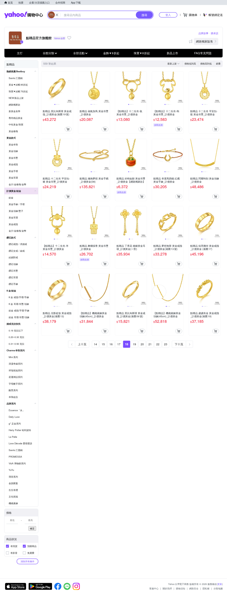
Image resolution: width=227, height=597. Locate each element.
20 (142, 344)
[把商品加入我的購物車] (68, 129)
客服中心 (154, 588)
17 (118, 344)
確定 (32, 528)
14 (95, 344)
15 (103, 344)
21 (150, 344)
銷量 (218, 63)
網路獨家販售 (204, 41)
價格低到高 (190, 63)
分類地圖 (218, 588)
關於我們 (167, 588)
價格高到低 (206, 63)
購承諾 (214, 33)
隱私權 (206, 588)
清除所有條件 (27, 561)
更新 (219, 584)
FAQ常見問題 (203, 53)
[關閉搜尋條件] (57, 15)
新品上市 (172, 53)
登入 (168, 15)
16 (111, 344)
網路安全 (193, 588)
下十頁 (179, 344)
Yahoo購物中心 (23, 15)
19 (134, 344)
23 (165, 344)
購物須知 (180, 588)
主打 (20, 53)
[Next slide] (70, 87)
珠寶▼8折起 (142, 53)
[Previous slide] (43, 87)
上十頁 (82, 344)
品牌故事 (203, 33)
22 (157, 344)
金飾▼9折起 (111, 53)
